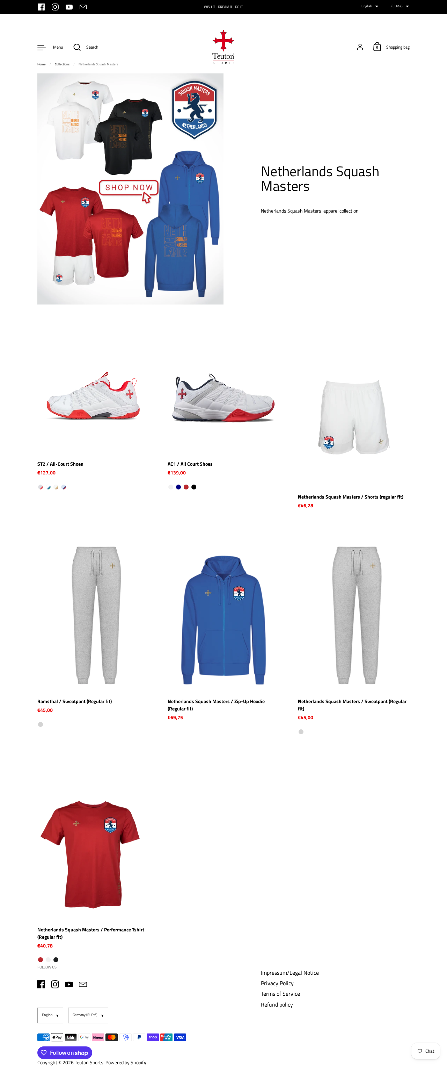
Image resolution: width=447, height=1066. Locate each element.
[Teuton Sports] (223, 47)
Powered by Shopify (125, 1062)
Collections (62, 64)
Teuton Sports (89, 1062)
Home (41, 64)
